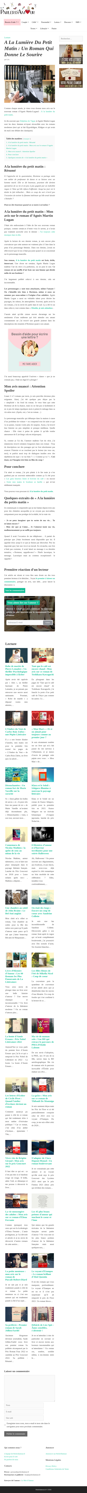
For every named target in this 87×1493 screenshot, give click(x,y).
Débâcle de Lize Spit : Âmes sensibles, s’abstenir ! (42, 1328)
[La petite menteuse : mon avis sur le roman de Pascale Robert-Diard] (16, 1266)
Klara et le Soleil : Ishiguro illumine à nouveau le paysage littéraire (41, 789)
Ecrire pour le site (11, 1457)
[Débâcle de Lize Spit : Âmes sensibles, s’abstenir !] (43, 1320)
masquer (27, 139)
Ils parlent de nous (11, 1460)
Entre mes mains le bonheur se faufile (24, 482)
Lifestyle (43, 28)
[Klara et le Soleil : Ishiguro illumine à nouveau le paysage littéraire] (43, 780)
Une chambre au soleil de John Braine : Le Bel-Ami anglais (16, 911)
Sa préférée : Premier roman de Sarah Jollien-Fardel (16, 1328)
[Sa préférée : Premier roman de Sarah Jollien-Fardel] (16, 1320)
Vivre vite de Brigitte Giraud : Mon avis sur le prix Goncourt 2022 (15, 1162)
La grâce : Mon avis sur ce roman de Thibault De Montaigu (43, 1098)
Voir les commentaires (14, 590)
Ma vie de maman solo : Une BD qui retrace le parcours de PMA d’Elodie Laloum (43, 1042)
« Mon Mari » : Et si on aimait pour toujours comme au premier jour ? (42, 733)
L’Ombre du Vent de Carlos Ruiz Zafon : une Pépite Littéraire (15, 732)
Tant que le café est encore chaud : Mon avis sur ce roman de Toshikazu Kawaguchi (43, 670)
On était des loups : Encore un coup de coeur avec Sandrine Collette (42, 912)
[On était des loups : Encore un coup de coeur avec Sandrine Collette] (43, 903)
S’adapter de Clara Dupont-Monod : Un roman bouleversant (42, 1161)
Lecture (7, 37)
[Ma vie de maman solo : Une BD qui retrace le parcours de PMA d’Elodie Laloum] (43, 1031)
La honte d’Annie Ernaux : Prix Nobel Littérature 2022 (15, 1039)
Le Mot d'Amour (27, 1480)
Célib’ (34, 22)
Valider (47, 623)
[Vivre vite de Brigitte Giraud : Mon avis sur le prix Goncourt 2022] (16, 1153)
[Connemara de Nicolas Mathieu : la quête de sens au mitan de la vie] (16, 840)
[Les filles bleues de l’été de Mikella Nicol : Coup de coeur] (43, 966)
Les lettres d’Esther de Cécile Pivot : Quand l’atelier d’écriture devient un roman (15, 1101)
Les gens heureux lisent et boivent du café (25, 479)
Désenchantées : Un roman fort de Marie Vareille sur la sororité (15, 789)
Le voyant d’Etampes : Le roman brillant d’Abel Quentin (42, 1274)
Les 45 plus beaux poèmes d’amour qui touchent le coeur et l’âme (42, 1215)
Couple (24, 22)
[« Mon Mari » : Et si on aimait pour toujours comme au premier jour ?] (43, 724)
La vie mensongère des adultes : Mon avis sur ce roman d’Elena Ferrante (16, 1215)
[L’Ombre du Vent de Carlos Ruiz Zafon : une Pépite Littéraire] (16, 724)
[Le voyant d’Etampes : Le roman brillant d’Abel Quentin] (43, 1266)
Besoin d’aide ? (11, 22)
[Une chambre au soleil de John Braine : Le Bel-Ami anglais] (16, 903)
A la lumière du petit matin (28, 260)
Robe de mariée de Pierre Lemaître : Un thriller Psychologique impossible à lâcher (16, 670)
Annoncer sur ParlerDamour (56, 1454)
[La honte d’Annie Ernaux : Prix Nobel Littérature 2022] (16, 1031)
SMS (77, 22)
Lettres (57, 22)
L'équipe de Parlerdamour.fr (14, 1454)
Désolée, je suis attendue (41, 308)
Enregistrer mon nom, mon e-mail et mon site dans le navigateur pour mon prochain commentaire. (28, 1425)
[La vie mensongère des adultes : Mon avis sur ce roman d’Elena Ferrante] (16, 1207)
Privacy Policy (51, 1466)
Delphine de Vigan (27, 121)
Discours (67, 22)
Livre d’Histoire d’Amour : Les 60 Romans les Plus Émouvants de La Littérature (14, 976)
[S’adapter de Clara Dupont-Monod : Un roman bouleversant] (43, 1153)
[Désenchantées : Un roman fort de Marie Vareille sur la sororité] (16, 780)
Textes (32, 28)
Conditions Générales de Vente (57, 1469)
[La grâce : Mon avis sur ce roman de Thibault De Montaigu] (43, 1090)
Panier (54, 28)
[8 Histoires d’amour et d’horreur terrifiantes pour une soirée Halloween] (43, 840)
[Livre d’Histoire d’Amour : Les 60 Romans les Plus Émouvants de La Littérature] (16, 966)
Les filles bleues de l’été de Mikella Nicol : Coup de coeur (42, 973)
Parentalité (45, 22)
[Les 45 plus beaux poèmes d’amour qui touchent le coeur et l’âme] (43, 1207)
